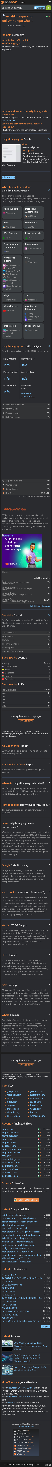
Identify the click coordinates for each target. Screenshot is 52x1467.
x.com (10, 1098)
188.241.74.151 (9, 1304)
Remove (11, 1402)
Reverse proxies (34, 233)
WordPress (32, 262)
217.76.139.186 (8, 120)
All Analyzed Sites (12, 1464)
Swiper (31, 319)
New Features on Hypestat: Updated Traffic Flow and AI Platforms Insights (27, 1358)
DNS (26, 985)
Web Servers (10, 233)
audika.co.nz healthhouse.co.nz (18, 1245)
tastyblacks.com (10, 1136)
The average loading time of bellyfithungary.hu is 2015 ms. (24, 811)
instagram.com (37, 1095)
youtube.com (36, 1091)
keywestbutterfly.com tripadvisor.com (21, 1235)
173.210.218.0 (8, 1318)
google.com (12, 1091)
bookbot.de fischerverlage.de (17, 1241)
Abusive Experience (26, 764)
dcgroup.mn (7, 1129)
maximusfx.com (9, 1172)
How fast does (26, 804)
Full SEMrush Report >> (40, 606)
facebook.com (14, 1095)
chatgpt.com (13, 1109)
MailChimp (32, 216)
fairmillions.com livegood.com (17, 1238)
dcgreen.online (9, 1142)
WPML (8, 289)
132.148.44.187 (9, 1301)
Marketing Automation (31, 210)
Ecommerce (31, 244)
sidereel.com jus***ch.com (16, 1258)
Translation (10, 326)
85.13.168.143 (8, 1288)
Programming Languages (11, 245)
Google (26, 865)
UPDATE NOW (26, 721)
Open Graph (33, 330)
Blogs (6, 295)
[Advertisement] (26, 81)
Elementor (10, 213)
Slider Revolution (13, 286)
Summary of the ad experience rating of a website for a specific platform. (24, 752)
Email (6, 222)
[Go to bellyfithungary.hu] (32, 21)
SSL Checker (26, 892)
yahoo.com (35, 1109)
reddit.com (35, 1102)
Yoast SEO (10, 268)
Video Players (11, 306)
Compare (41, 8)
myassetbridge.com (11, 1159)
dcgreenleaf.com (10, 1169)
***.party (6, 1156)
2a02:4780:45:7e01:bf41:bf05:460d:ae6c (22, 1278)
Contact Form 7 (13, 271)
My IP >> (45, 1327)
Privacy (30, 1464)
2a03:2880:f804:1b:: (12, 1285)
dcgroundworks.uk (10, 1132)
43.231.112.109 (9, 1275)
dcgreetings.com (10, 1176)
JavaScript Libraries (31, 307)
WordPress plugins (9, 259)
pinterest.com (13, 1116)
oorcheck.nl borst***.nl (14, 1228)
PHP (7, 251)
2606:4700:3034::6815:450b (16, 1311)
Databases (31, 222)
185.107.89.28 (8, 1291)
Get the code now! (26, 1426)
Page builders (11, 209)
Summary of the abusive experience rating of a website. (23, 771)
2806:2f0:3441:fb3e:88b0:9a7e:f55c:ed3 (21, 1321)
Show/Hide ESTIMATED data (21, 1388)
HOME (23, 2)
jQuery (30, 313)
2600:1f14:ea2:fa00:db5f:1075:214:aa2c (22, 1298)
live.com (34, 1112)
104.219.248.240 (10, 1314)
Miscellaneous (32, 326)
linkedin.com (36, 1105)
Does (26, 825)
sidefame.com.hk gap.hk (15, 1215)
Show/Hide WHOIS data (18, 1396)
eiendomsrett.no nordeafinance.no (20, 1221)
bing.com (11, 1105)
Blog (23, 1464)
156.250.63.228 (9, 1308)
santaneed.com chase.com (16, 1261)
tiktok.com (12, 1102)
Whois (26, 1014)
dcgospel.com (9, 1146)
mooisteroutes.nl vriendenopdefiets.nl (21, 1255)
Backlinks (12, 615)
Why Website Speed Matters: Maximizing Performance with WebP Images (31, 1346)
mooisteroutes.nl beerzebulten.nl (19, 1218)
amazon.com (36, 1098)
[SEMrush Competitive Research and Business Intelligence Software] (14, 509)
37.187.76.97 (7, 1281)
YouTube (10, 310)
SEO (27, 295)
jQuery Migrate (34, 316)
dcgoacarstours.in (11, 1152)
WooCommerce (34, 248)
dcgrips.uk (7, 1139)
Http (26, 955)
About (37, 1464)
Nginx (8, 238)
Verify (26, 925)
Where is (26, 783)
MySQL (31, 227)
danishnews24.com (11, 1162)
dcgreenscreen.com (11, 1149)
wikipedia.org (13, 1112)
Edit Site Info (8, 177)
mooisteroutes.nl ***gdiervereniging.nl (21, 1231)
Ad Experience (26, 745)
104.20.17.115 (8, 1295)
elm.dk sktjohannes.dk (13, 1225)
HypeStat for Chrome (28, 1200)
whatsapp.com (37, 1116)
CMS (27, 258)
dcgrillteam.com (10, 1166)
